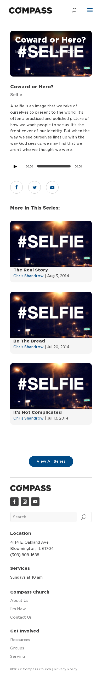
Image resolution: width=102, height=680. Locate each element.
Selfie (16, 94)
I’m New (18, 609)
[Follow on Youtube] (35, 501)
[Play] (15, 166)
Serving (17, 656)
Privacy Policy (65, 669)
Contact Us (21, 617)
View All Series (51, 461)
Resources (20, 640)
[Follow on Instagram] (25, 501)
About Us (19, 600)
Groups (17, 648)
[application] (51, 166)
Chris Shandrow (36, 52)
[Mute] (86, 167)
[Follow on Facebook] (14, 501)
